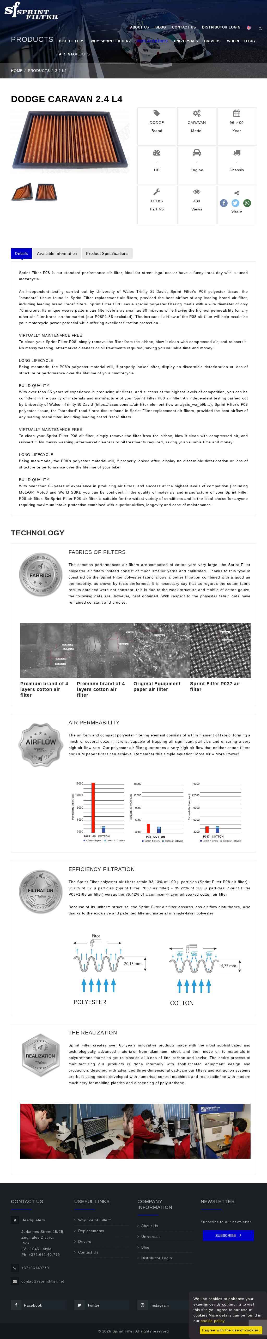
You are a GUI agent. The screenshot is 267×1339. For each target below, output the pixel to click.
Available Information (57, 253)
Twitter (93, 1305)
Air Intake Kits (74, 54)
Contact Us (184, 27)
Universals (186, 41)
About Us (139, 27)
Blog (160, 27)
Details (21, 253)
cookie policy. (213, 1321)
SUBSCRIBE (226, 1235)
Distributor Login (221, 27)
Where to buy (241, 41)
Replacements (152, 41)
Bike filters (72, 41)
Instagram (159, 1305)
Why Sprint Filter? (111, 41)
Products (39, 70)
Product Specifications (107, 253)
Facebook (33, 1305)
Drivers (212, 41)
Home (17, 70)
